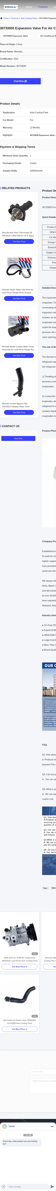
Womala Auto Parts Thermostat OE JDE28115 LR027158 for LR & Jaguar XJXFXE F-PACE (18, 235)
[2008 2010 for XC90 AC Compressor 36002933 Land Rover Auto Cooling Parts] (19, 934)
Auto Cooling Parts (29, 18)
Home (29, 7)
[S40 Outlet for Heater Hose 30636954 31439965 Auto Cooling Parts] (19, 996)
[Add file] (3, 1187)
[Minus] (52, 1126)
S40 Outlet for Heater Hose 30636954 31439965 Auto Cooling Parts (19, 1021)
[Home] (11, 7)
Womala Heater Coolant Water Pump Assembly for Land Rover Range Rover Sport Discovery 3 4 (19, 349)
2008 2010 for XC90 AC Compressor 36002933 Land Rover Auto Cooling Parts (20, 959)
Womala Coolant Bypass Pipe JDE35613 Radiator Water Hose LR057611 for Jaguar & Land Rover (17, 406)
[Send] (52, 1187)
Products (43, 7)
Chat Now (19, 81)
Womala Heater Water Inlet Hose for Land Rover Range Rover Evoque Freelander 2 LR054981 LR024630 (17, 292)
